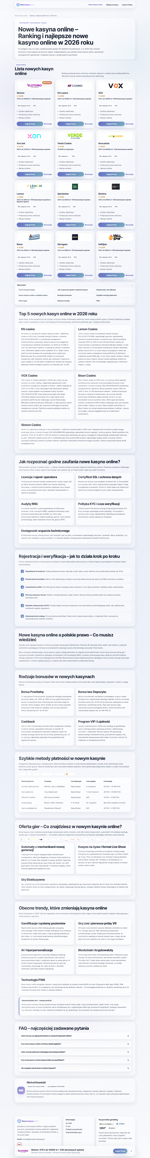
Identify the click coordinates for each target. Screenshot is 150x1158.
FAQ (98, 301)
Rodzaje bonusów (64, 295)
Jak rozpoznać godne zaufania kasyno (72, 290)
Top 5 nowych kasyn (27, 290)
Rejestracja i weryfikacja (106, 290)
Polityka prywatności (74, 1129)
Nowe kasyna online (96, 5)
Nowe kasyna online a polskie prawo (33, 295)
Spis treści (75, 285)
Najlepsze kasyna (112, 5)
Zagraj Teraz (30, 124)
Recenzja (48, 124)
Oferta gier (23, 301)
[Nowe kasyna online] (25, 5)
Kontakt (69, 1123)
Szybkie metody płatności (106, 295)
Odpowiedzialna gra (74, 1132)
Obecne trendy (63, 301)
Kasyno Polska (127, 5)
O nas (68, 1126)
